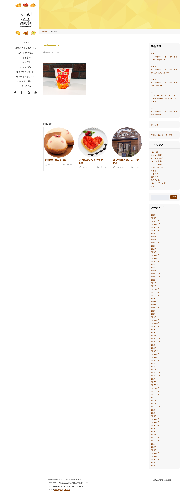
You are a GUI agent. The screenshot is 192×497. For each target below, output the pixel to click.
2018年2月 (155, 363)
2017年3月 (155, 397)
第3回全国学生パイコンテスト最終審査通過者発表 (164, 57)
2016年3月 (155, 435)
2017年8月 (155, 382)
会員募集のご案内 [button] (24, 72)
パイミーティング (158, 183)
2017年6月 (155, 388)
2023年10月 (155, 252)
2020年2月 (155, 311)
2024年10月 (155, 237)
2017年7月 (155, 385)
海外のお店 (155, 180)
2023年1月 (155, 271)
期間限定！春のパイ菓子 (56, 160)
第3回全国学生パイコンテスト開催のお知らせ (164, 83)
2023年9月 (155, 255)
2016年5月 (155, 428)
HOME (44, 31)
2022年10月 (155, 280)
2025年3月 (155, 233)
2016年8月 (155, 419)
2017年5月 (155, 391)
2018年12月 (155, 336)
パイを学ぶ (25, 57)
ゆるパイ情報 (156, 161)
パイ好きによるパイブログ (162, 135)
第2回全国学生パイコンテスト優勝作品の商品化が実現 (164, 70)
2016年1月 (155, 441)
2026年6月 (155, 218)
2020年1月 (155, 314)
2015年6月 (155, 462)
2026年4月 (155, 221)
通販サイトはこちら (25, 77)
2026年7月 (155, 215)
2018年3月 (155, 360)
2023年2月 (155, 268)
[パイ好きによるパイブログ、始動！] (93, 142)
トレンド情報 (156, 155)
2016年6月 (155, 425)
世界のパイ (155, 177)
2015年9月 (155, 453)
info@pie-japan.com (62, 490)
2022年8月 (155, 286)
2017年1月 (155, 404)
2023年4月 (155, 261)
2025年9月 (155, 227)
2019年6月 (155, 320)
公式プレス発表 (157, 158)
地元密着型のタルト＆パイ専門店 (126, 161)
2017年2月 (155, 401)
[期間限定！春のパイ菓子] (59, 142)
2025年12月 (155, 224)
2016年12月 (155, 407)
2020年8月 (155, 302)
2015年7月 (155, 459)
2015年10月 (155, 450)
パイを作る (25, 67)
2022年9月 (155, 283)
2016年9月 (155, 416)
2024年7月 (155, 243)
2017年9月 (155, 379)
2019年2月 (155, 329)
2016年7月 (155, 422)
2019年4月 (155, 323)
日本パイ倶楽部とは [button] (24, 48)
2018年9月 (155, 345)
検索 (174, 197)
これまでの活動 (25, 53)
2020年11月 (155, 298)
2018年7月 (155, 351)
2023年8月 (155, 258)
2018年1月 (155, 367)
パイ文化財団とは (25, 81)
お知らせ (25, 43)
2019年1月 (155, 332)
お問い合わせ (25, 86)
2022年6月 (155, 292)
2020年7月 (155, 305)
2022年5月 (155, 295)
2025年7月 (155, 230)
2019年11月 (155, 317)
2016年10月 (155, 413)
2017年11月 (155, 373)
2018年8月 (155, 348)
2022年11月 (155, 277)
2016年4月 (155, 431)
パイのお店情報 (157, 168)
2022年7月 (155, 289)
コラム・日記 (156, 164)
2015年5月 (155, 466)
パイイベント (156, 171)
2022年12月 (155, 274)
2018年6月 (155, 354)
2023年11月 (155, 249)
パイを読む (25, 62)
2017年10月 (155, 376)
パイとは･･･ (156, 152)
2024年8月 (155, 240)
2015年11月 (155, 447)
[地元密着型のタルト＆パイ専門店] (127, 142)
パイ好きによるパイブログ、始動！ (92, 161)
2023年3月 (155, 264)
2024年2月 (155, 246)
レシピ (153, 186)
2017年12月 (155, 370)
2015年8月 (155, 456)
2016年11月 (155, 410)
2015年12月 (155, 444)
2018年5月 (155, 357)
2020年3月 (155, 308)
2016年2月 (155, 438)
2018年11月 (155, 339)
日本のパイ (155, 174)
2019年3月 (155, 326)
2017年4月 (155, 394)
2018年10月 (155, 342)
